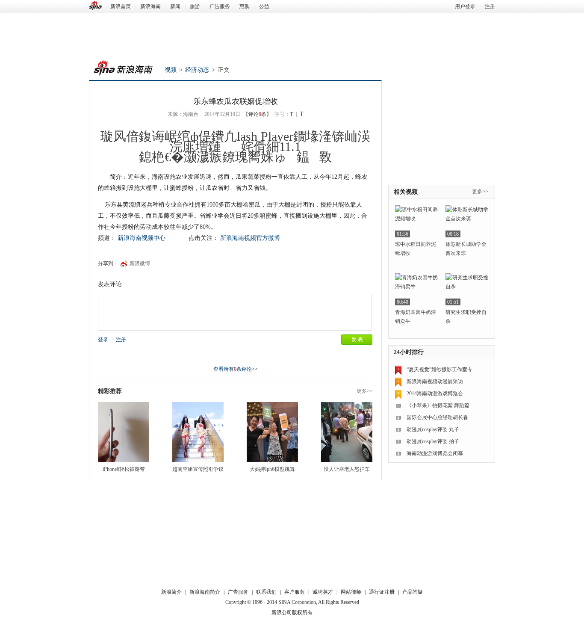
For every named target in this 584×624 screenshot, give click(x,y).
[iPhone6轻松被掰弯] (123, 432)
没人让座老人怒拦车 (347, 469)
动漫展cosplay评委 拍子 (433, 441)
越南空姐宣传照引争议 (198, 469)
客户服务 (294, 592)
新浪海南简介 (204, 592)
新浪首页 (120, 6)
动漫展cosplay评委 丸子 (433, 429)
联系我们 (266, 592)
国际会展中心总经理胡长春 (437, 417)
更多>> (365, 391)
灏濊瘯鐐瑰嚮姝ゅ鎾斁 (258, 157)
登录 (103, 340)
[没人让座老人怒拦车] (346, 432)
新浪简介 (171, 592)
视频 (171, 70)
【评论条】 (257, 114)
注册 (490, 6)
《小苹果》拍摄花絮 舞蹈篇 (438, 405)
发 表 (357, 340)
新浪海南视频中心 (141, 238)
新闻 (175, 6)
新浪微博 (140, 263)
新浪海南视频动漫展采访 (435, 381)
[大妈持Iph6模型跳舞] (272, 432)
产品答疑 (412, 592)
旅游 (195, 6)
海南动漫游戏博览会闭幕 (435, 453)
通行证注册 (382, 592)
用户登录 (465, 6)
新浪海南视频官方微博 (250, 238)
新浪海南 (150, 6)
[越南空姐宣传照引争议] (198, 432)
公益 (264, 6)
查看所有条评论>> (235, 369)
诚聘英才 (323, 592)
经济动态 (197, 70)
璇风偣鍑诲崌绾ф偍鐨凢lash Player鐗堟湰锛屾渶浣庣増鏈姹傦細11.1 (235, 141)
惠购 (244, 6)
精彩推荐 (110, 391)
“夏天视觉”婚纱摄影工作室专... (441, 370)
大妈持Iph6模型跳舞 (272, 469)
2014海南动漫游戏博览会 (435, 393)
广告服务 (219, 6)
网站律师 (351, 592)
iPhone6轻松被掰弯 (124, 469)
